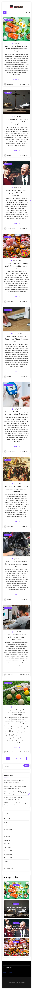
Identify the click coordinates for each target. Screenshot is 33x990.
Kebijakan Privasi (7, 964)
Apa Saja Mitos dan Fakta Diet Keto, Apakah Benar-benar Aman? (16, 48)
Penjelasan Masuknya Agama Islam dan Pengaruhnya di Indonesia (16, 488)
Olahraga (8, 164)
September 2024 (8, 868)
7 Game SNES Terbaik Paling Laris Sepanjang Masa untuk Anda (16, 265)
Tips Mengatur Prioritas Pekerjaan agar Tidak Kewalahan (16, 637)
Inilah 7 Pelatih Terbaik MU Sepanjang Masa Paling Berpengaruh (16, 192)
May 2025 (7, 840)
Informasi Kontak (7, 967)
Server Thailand (7, 972)
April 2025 (7, 843)
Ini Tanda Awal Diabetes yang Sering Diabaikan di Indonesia (16, 413)
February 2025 (8, 851)
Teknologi (8, 310)
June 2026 (7, 822)
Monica (9, 155)
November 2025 (8, 833)
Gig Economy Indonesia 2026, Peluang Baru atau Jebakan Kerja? (16, 121)
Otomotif (8, 535)
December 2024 (8, 858)
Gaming (7, 237)
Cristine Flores (11, 228)
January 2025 (8, 854)
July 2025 (7, 836)
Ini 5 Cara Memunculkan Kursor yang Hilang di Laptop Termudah (16, 339)
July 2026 (7, 819)
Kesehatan (8, 19)
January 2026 (8, 829)
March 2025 (7, 847)
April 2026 (7, 826)
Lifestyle (8, 608)
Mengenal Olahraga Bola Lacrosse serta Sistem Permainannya (16, 712)
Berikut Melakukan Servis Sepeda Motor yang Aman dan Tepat (16, 563)
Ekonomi (7, 92)
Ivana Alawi (10, 84)
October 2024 (8, 865)
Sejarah (7, 460)
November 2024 (8, 861)
